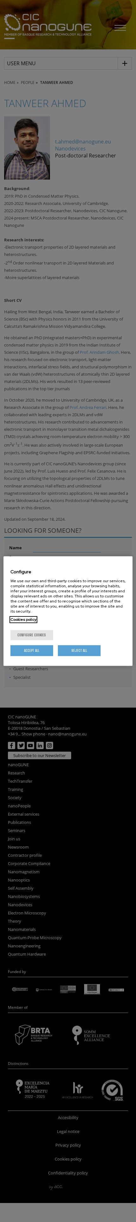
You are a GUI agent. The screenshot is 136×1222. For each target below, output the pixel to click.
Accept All (31, 650)
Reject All (79, 650)
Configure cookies (31, 635)
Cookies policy (23, 619)
